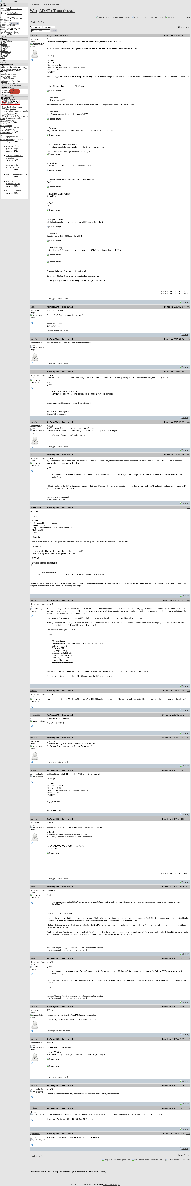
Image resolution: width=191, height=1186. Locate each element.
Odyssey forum (8, 100)
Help (2, 128)
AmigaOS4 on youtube (56, 414)
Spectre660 (35, 715)
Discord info (5, 22)
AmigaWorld (5, 55)
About (2, 118)
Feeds (2, 6)
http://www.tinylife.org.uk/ (57, 331)
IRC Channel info (7, 18)
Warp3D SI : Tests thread (52, 10)
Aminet (3, 43)
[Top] (184, 302)
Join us (49, 411)
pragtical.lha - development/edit (13, 182)
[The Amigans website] (10, 1)
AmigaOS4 (54, 4)
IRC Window (5, 20)
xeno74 (33, 1085)
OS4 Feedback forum (11, 67)
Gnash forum (7, 93)
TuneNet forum (8, 114)
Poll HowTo (5, 130)
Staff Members (6, 125)
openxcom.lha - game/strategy (12, 147)
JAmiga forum (8, 97)
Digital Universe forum (11, 86)
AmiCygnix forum (9, 74)
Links (2, 27)
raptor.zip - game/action (16, 191)
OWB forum (7, 102)
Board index (35, 4)
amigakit (34, 1108)
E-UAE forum (8, 90)
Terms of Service (7, 123)
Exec (2, 58)
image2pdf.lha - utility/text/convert (13, 166)
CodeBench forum (10, 83)
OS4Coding (5, 53)
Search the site (6, 137)
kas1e (32, 372)
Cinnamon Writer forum (12, 81)
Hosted (3, 62)
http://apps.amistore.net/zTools (59, 298)
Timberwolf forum (9, 109)
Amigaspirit (5, 46)
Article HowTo (6, 133)
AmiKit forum (8, 79)
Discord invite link (7, 25)
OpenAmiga (5, 34)
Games (45, 4)
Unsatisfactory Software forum (15, 116)
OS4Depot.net (6, 32)
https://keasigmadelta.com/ (57, 950)
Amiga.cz (4, 60)
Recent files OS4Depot (9, 13)
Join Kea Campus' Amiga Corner (60, 948)
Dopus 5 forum (8, 88)
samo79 (33, 600)
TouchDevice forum (10, 111)
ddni (32, 307)
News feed (4, 8)
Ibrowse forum (8, 95)
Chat (2, 15)
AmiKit (3, 48)
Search (3, 135)
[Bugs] (15, 32)
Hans (32, 887)
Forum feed (5, 11)
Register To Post (37, 22)
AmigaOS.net (6, 41)
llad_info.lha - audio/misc (16, 174)
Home (2, 4)
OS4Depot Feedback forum (13, 69)
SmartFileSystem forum (12, 107)
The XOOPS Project (111, 1185)
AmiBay (4, 50)
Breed (33, 770)
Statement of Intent (7, 121)
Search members (7, 140)
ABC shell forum (9, 76)
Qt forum (6, 104)
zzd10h (33, 35)
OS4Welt (4, 36)
